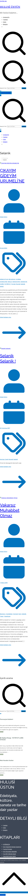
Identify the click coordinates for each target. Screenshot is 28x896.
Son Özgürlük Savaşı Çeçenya (12, 847)
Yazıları (5, 20)
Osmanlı (15, 614)
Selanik (23, 284)
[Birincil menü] (0, 95)
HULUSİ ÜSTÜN (10, 6)
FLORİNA (18, 279)
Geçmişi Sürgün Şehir (9, 856)
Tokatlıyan (7, 616)
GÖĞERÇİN (6, 844)
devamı (1, 731)
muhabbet (9, 614)
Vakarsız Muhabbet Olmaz (9, 510)
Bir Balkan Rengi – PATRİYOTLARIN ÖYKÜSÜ (11, 739)
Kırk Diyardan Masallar (10, 852)
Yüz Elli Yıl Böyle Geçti (9, 854)
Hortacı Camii (4, 459)
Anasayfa (6, 17)
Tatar (1, 616)
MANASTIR (24, 282)
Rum (20, 614)
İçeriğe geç (3, 1)
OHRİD (2, 284)
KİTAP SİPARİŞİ (6, 93)
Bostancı (2, 614)
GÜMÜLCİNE (3, 282)
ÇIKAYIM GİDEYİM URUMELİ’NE (12, 175)
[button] (0, 713)
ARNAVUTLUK (4, 279)
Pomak (13, 284)
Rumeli (18, 284)
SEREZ (2, 286)
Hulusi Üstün (3, 217)
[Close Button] (0, 131)
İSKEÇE (10, 282)
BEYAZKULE (12, 279)
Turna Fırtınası (7, 849)
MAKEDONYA (16, 282)
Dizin (4, 22)
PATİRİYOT (7, 284)
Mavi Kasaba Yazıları (7, 760)
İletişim (5, 24)
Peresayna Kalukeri (6, 719)
